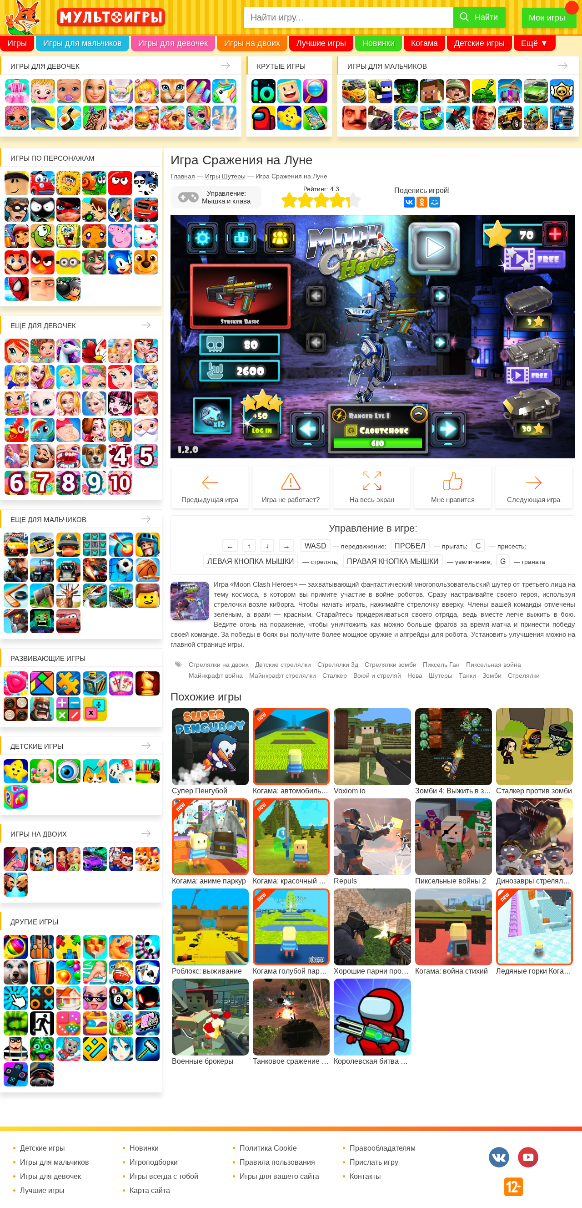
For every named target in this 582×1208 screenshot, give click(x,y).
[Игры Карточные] (147, 972)
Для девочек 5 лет (146, 456)
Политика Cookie (268, 1148)
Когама (424, 43)
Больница (17, 377)
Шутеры (380, 118)
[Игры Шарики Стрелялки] (16, 947)
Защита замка (510, 91)
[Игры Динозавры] (121, 947)
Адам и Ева (68, 183)
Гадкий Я (42, 289)
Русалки (146, 403)
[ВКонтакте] (409, 202)
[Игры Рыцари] (147, 545)
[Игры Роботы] (16, 621)
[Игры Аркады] (147, 1023)
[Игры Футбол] (121, 570)
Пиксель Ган (441, 664)
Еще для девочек (43, 326)
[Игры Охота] (68, 596)
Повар (42, 456)
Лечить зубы (68, 456)
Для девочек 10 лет (120, 483)
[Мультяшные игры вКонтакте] (499, 1157)
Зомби (406, 91)
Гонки (354, 91)
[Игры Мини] (68, 1023)
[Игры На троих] (68, 947)
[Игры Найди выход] (42, 972)
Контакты (365, 1176)
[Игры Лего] (147, 596)
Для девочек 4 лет (120, 456)
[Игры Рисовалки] (95, 771)
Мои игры (547, 17)
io (263, 91)
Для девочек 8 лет (68, 483)
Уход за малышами (69, 91)
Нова (414, 675)
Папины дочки (120, 430)
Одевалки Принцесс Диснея (94, 430)
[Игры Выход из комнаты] (42, 1023)
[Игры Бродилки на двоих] (147, 859)
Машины (536, 91)
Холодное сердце (94, 403)
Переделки (17, 456)
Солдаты (458, 91)
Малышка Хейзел (43, 91)
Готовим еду (147, 118)
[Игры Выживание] (42, 596)
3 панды (146, 183)
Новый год (146, 430)
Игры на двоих (252, 43)
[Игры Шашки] (16, 709)
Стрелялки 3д (337, 664)
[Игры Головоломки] (95, 683)
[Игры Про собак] (16, 972)
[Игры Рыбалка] (95, 596)
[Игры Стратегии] (42, 709)
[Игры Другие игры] (16, 1074)
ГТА (484, 118)
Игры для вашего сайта (279, 1176)
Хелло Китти (146, 236)
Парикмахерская (94, 377)
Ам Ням (42, 236)
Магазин (17, 403)
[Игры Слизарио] (147, 947)
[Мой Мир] (434, 202)
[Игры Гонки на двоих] (95, 859)
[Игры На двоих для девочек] (68, 859)
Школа (42, 351)
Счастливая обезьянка (94, 236)
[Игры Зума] (42, 1049)
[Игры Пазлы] (68, 683)
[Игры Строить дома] (68, 998)
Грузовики (562, 118)
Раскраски (94, 351)
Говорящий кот (94, 262)
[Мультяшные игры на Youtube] (528, 1157)
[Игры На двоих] (16, 859)
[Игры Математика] (68, 709)
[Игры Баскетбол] (147, 570)
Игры (17, 43)
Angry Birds (42, 262)
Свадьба (68, 403)
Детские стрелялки (283, 664)
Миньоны (68, 262)
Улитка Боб (94, 183)
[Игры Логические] (42, 683)
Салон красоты (198, 118)
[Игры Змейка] (16, 1023)
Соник (120, 262)
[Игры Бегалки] (68, 1049)
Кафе (146, 377)
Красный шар (120, 183)
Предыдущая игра (209, 499)
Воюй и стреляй (377, 675)
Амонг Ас (263, 118)
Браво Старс (562, 91)
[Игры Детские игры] (16, 771)
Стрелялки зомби (390, 664)
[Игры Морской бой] (121, 972)
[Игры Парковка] (16, 545)
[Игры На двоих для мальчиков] (42, 859)
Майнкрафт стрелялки (282, 675)
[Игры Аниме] (121, 1049)
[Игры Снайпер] (16, 570)
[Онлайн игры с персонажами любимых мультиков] (111, 17)
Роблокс (17, 183)
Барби (95, 91)
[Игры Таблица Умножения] (95, 709)
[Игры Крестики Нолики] (42, 998)
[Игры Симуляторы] (42, 1074)
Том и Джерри (120, 210)
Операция (224, 118)
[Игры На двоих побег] (121, 859)
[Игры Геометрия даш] (95, 1049)
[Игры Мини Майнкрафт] (147, 1049)
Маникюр (198, 91)
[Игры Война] (68, 545)
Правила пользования (277, 1162)
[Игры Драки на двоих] (16, 885)
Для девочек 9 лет (94, 483)
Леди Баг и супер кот (68, 210)
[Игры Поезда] (121, 596)
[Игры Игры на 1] (95, 972)
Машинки (432, 118)
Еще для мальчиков (48, 519)
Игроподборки (154, 1162)
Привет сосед (354, 118)
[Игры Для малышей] (42, 771)
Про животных (94, 456)
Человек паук (17, 289)
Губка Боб (68, 236)
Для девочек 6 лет (17, 483)
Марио (17, 262)
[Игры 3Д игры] (95, 947)
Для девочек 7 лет (42, 483)
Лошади (68, 351)
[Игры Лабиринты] (95, 1023)
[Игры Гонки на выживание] (95, 570)
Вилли (42, 183)
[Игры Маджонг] (121, 683)
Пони (42, 430)
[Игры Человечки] (147, 998)
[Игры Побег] (42, 947)
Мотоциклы (536, 118)
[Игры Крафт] (95, 545)
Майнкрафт (432, 91)
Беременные (68, 430)
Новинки (378, 43)
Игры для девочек (173, 43)
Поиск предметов (315, 91)
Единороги (224, 91)
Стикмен (42, 210)
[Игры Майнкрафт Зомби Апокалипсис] (42, 621)
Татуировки (95, 118)
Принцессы (68, 377)
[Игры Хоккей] (16, 596)
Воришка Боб (17, 210)
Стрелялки (380, 91)
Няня (120, 351)
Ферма (17, 430)
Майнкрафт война (216, 675)
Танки (484, 91)
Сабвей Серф (17, 236)
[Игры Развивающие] (16, 797)
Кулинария (69, 118)
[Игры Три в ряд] (16, 683)
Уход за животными (173, 118)
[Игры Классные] (95, 998)
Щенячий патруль (146, 262)
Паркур (458, 118)
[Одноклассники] (421, 202)
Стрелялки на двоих (219, 664)
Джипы (510, 118)
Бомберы (68, 289)
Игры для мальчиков (82, 43)
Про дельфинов (43, 118)
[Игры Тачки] (68, 621)
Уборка (121, 91)
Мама (146, 351)
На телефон (315, 118)
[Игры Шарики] (68, 972)
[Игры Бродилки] (121, 1023)
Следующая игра (533, 499)
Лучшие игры (321, 43)
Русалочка (120, 377)
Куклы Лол (17, 118)
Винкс (17, 351)
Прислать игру (374, 1162)
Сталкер (334, 675)
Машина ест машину (406, 118)
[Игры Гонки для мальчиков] (42, 545)
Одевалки (17, 91)
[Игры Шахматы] (147, 683)
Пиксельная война (493, 664)
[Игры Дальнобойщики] (68, 570)
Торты (121, 118)
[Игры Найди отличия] (68, 771)
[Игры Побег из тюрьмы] (16, 1049)
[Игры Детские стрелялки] (147, 771)
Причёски (42, 377)
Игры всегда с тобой (164, 1176)
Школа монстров (120, 403)
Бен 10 (94, 210)
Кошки (173, 91)
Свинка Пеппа (120, 236)
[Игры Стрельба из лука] (121, 545)
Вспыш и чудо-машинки (146, 210)
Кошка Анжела (42, 403)
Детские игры (479, 43)
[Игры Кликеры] (16, 998)
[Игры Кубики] (121, 771)
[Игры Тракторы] (42, 570)
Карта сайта (150, 1190)
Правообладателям (383, 1148)
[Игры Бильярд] (121, 998)
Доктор (147, 91)
